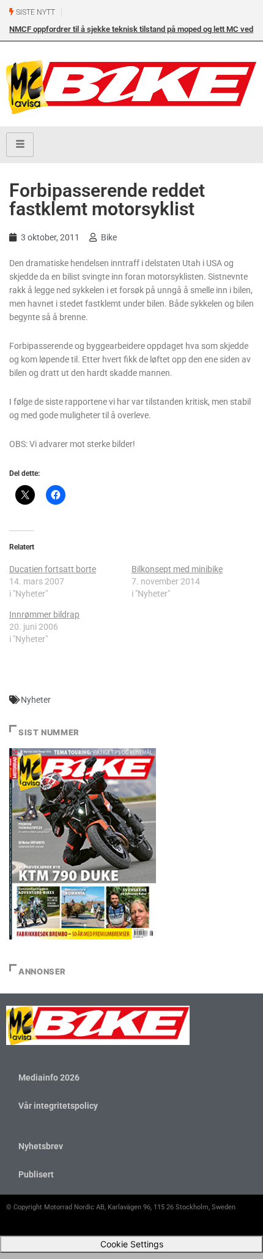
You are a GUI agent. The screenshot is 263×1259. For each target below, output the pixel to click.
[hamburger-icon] (20, 144)
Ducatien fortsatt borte (52, 569)
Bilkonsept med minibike (177, 569)
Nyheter (36, 700)
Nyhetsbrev (40, 1146)
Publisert (36, 1174)
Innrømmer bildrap (44, 614)
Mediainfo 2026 (49, 1077)
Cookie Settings (131, 1244)
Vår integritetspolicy (58, 1106)
